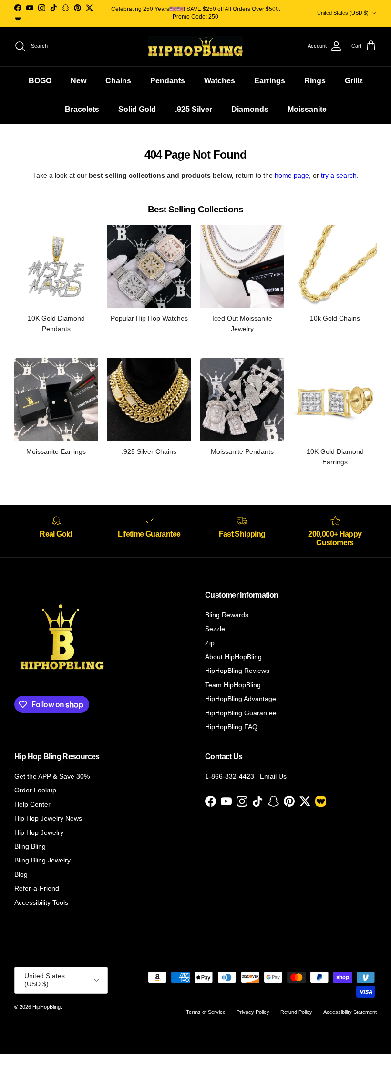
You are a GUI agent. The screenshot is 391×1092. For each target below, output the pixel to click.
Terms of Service (206, 1012)
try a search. (340, 175)
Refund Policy (296, 1012)
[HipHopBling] (195, 46)
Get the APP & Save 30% (52, 776)
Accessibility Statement (350, 1012)
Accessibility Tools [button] (41, 902)
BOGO (40, 81)
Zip (210, 643)
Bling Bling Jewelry (42, 860)
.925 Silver (193, 109)
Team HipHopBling (233, 685)
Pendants (167, 81)
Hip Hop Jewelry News (48, 818)
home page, (293, 175)
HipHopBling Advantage (240, 698)
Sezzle (215, 628)
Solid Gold (137, 109)
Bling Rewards (226, 615)
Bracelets (82, 109)
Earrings (269, 81)
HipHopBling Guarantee (241, 713)
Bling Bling (30, 846)
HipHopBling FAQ (231, 727)
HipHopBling (46, 1007)
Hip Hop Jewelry (38, 832)
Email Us (273, 776)
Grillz (354, 81)
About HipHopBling (233, 657)
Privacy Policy (253, 1012)
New (78, 81)
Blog (21, 874)
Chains (118, 81)
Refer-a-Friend (36, 888)
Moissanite (307, 109)
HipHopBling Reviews (237, 670)
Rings (315, 81)
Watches (219, 81)
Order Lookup (35, 790)
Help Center (32, 804)
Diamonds (249, 109)
